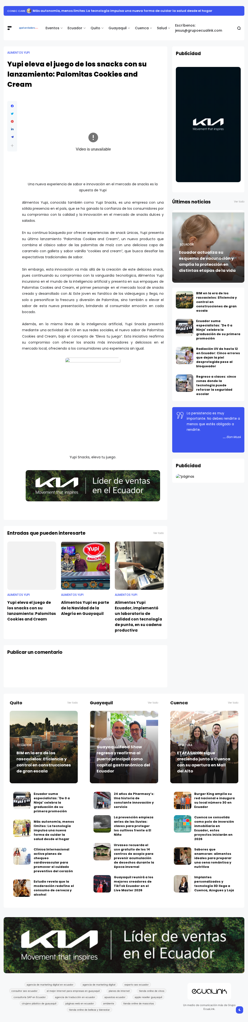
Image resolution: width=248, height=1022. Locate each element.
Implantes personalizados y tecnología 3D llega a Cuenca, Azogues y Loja (214, 883)
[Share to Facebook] (12, 106)
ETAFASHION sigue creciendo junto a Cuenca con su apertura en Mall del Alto (203, 762)
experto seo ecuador (136, 984)
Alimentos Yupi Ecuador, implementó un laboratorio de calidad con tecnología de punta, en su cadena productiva (138, 616)
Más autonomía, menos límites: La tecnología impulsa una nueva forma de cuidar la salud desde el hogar (54, 830)
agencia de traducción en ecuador (75, 997)
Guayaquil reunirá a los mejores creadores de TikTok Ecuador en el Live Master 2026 (133, 883)
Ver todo (158, 533)
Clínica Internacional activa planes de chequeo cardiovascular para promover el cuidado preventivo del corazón (53, 860)
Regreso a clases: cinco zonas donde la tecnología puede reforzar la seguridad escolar (216, 385)
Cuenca (142, 28)
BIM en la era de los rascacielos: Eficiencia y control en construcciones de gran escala (43, 762)
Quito (95, 28)
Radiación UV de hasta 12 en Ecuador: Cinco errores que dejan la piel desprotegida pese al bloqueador (218, 357)
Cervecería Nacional (23, 11)
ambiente (108, 1003)
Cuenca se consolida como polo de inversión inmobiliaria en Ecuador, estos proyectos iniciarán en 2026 (214, 828)
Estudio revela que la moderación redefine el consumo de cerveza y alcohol (110, 10)
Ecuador (75, 28)
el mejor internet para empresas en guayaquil (73, 990)
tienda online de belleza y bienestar (89, 1009)
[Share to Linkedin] (12, 129)
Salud (162, 28)
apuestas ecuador (114, 997)
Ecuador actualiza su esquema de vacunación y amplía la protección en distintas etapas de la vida (207, 261)
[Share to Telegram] (12, 137)
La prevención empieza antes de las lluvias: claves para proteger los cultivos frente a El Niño (133, 826)
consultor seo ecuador (24, 990)
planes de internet (119, 990)
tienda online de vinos (151, 990)
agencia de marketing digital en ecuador (50, 984)
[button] (12, 145)
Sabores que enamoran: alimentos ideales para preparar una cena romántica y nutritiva (213, 858)
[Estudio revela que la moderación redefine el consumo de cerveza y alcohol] (42, 10)
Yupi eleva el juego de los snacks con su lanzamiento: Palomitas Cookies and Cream (31, 611)
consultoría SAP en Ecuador (30, 997)
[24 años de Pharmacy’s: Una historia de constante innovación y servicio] (102, 800)
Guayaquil (117, 28)
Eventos (52, 28)
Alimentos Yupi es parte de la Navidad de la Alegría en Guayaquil (85, 608)
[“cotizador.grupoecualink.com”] (185, 476)
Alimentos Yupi (18, 53)
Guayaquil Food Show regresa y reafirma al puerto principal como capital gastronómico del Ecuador (123, 759)
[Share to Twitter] (12, 113)
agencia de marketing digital (99, 984)
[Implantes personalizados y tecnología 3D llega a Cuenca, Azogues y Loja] (182, 883)
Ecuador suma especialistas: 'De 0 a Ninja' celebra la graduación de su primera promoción (218, 329)
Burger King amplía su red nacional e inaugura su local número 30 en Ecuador (214, 800)
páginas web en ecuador (79, 1003)
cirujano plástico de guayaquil (39, 1003)
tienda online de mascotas (138, 1003)
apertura (185, 745)
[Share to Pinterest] (12, 121)
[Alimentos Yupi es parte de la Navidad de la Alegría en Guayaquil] (85, 565)
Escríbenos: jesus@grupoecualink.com (198, 28)
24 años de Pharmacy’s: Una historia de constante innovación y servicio (134, 800)
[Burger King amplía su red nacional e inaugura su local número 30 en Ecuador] (182, 800)
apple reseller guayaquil (148, 997)
